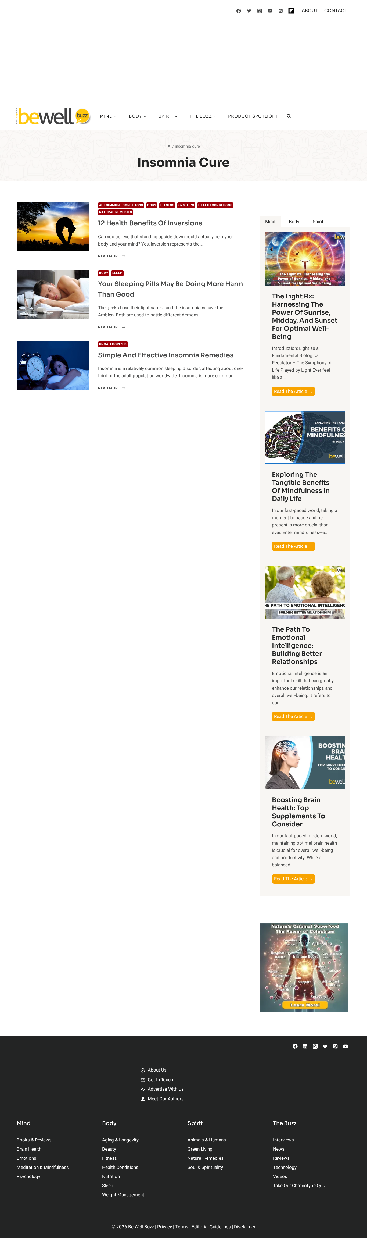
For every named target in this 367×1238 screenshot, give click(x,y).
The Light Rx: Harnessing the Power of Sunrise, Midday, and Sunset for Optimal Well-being (304, 316)
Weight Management (123, 1194)
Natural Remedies (115, 212)
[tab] (270, 221)
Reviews (281, 1158)
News (279, 1149)
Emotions (26, 1158)
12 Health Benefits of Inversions (150, 223)
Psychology (28, 1176)
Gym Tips (186, 205)
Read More (112, 256)
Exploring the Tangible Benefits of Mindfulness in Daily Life (301, 487)
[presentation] (53, 226)
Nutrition (111, 1176)
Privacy (164, 1226)
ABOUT (310, 10)
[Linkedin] (305, 1046)
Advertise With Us (166, 1089)
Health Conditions (215, 205)
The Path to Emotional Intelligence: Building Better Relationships (297, 645)
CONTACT (335, 10)
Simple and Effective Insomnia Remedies (165, 355)
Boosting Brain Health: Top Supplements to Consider (298, 812)
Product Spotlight (253, 116)
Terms (181, 1226)
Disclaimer (245, 1226)
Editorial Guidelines (212, 1226)
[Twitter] (249, 10)
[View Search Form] (289, 116)
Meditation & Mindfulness (43, 1167)
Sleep (117, 273)
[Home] (169, 146)
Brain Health (29, 1149)
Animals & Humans (207, 1140)
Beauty (109, 1149)
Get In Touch (160, 1079)
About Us (157, 1070)
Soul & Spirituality (205, 1167)
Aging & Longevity (120, 1140)
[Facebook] (238, 10)
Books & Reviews (34, 1140)
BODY (151, 205)
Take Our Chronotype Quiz (299, 1185)
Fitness (167, 205)
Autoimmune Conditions (121, 205)
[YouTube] (270, 10)
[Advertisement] (183, 61)
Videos (280, 1176)
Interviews (283, 1140)
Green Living (200, 1149)
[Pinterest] (280, 10)
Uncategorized (113, 344)
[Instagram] (259, 10)
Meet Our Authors (166, 1098)
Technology (285, 1167)
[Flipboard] (291, 10)
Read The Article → (294, 392)
